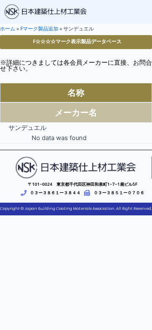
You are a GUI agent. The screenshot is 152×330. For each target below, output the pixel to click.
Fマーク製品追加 (39, 28)
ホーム (7, 28)
